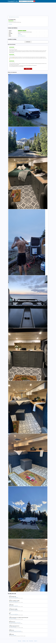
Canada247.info (13, 1)
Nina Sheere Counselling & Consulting (14, 600)
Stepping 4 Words (11, 634)
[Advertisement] (28, 9)
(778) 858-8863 (10, 24)
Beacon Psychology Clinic (12, 596)
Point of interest (20, 30)
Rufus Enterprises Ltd (12, 621)
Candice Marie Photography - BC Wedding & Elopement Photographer (18, 617)
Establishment (24, 30)
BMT (9, 613)
